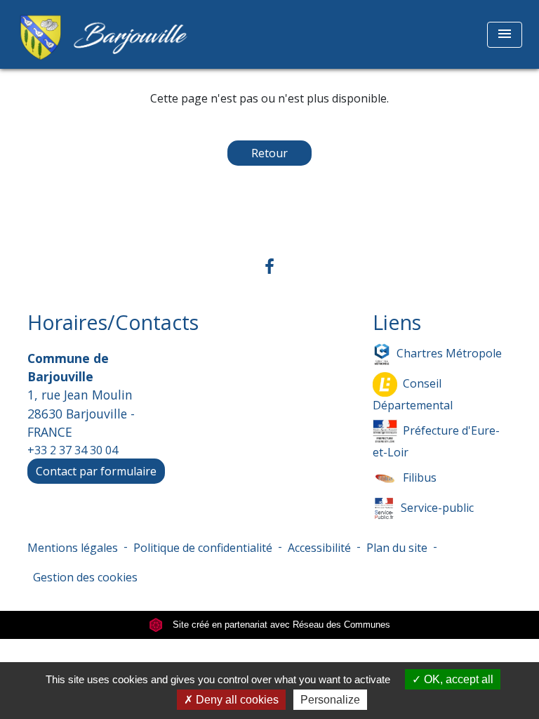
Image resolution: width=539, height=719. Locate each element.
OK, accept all (457, 679)
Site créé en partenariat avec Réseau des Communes (280, 624)
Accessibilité (319, 547)
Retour (269, 153)
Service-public (437, 507)
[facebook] (269, 265)
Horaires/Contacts (113, 322)
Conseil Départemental (413, 393)
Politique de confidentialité (202, 547)
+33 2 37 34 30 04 (72, 450)
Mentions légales (72, 547)
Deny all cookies (236, 700)
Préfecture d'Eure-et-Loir (436, 440)
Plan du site (396, 547)
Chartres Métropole (449, 352)
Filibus (420, 476)
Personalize (330, 700)
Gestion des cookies (85, 577)
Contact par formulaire (96, 471)
